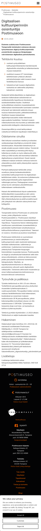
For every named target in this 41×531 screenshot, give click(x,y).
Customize (20, 521)
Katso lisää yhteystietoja (20, 466)
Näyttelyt (20, 475)
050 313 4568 (22, 453)
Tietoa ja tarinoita (20, 484)
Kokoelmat (20, 481)
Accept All (20, 515)
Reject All (20, 526)
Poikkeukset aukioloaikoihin (20, 387)
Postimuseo (20, 487)
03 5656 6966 (22, 437)
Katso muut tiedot (21, 402)
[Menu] (38, 3)
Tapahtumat (20, 478)
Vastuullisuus (20, 419)
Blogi (20, 493)
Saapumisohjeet (20, 440)
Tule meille (20, 472)
